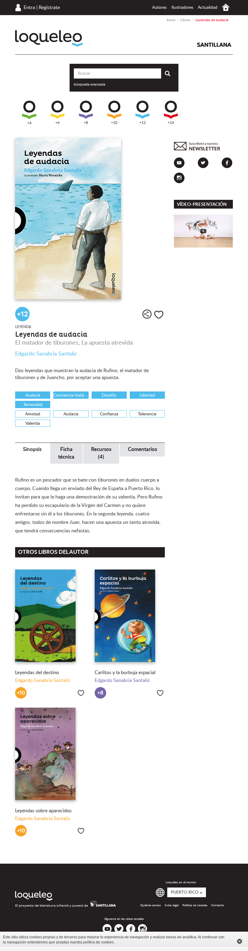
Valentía (32, 423)
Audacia (32, 395)
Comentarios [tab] (142, 449)
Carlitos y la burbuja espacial (125, 672)
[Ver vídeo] (203, 231)
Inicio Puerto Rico (226, 7)
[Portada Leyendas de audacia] (90, 218)
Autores (159, 7)
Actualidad (207, 7)
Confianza (109, 414)
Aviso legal (171, 905)
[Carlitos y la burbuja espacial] (130, 616)
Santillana (214, 45)
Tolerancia (147, 414)
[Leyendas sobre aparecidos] (50, 754)
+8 (86, 123)
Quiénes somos (150, 905)
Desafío (109, 395)
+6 (57, 123)
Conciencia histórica (71, 395)
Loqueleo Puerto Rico (49, 38)
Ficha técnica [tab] (66, 453)
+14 (171, 123)
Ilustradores (182, 7)
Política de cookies (194, 905)
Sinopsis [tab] (32, 449)
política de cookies (98, 942)
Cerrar (239, 941)
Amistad (32, 414)
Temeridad (32, 405)
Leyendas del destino (37, 672)
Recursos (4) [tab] (101, 453)
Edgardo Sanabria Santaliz (46, 354)
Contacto (217, 905)
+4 (29, 123)
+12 (142, 123)
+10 (114, 123)
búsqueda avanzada (89, 84)
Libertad (147, 395)
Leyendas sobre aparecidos (43, 810)
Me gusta (158, 315)
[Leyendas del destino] (50, 616)
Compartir (147, 314)
